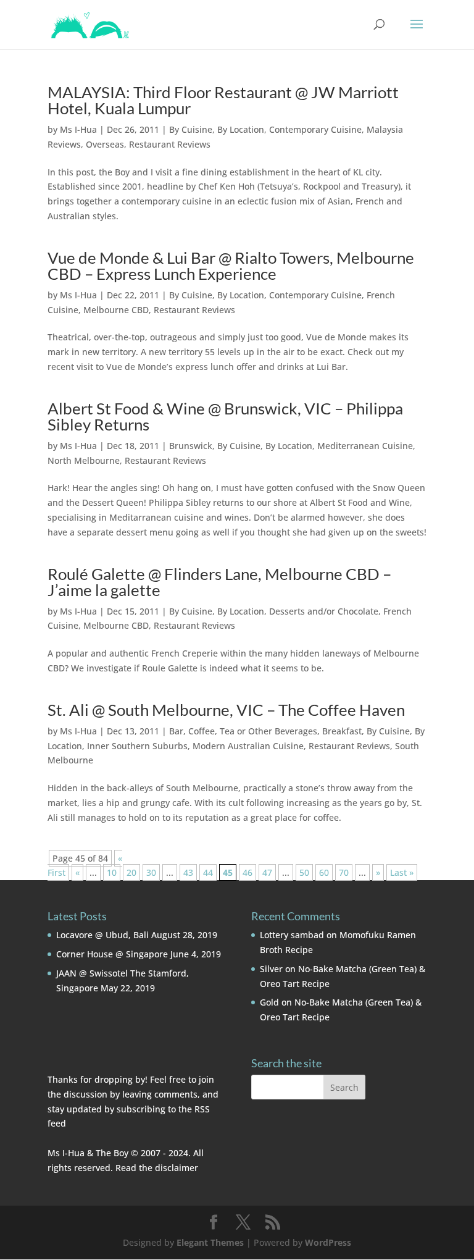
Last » (402, 872)
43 (188, 872)
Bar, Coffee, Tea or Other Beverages (243, 731)
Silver (271, 969)
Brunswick (190, 446)
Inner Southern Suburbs (137, 746)
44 (208, 872)
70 (344, 872)
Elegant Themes (210, 1242)
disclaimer (176, 1168)
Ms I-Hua (78, 129)
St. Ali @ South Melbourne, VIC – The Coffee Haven (226, 710)
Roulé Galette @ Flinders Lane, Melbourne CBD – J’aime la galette (219, 582)
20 (131, 872)
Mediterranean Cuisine (365, 446)
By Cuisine (190, 129)
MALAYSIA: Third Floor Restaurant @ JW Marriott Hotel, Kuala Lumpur (223, 100)
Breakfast (342, 731)
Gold (269, 1002)
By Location (240, 129)
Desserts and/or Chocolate (323, 611)
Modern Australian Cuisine (248, 746)
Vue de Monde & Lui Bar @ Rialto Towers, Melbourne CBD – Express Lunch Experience (231, 266)
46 (247, 872)
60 (324, 872)
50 (304, 872)
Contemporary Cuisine (315, 129)
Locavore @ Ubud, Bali (102, 935)
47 (267, 872)
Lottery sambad (292, 935)
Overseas (105, 144)
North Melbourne (84, 460)
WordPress (328, 1242)
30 (151, 872)
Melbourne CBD (116, 310)
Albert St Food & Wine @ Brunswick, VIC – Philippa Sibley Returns (225, 416)
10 (112, 872)
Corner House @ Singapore (112, 954)
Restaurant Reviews (169, 144)
